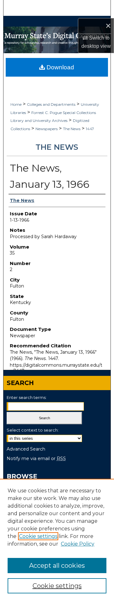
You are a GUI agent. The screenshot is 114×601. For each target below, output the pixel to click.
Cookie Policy (77, 544)
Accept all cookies (57, 565)
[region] (57, 540)
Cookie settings (38, 536)
